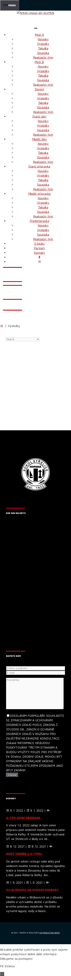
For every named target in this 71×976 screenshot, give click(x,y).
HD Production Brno (49, 933)
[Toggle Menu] (35, 28)
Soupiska (43, 52)
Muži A (39, 34)
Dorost (39, 89)
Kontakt (39, 252)
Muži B (39, 62)
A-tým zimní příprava (23, 817)
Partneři (39, 248)
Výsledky (43, 43)
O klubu (39, 243)
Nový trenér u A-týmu (24, 853)
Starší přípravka (39, 166)
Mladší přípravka (39, 193)
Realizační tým (43, 57)
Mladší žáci (39, 139)
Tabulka (43, 48)
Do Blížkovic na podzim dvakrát (32, 889)
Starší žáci (39, 116)
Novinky (43, 39)
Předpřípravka (39, 221)
